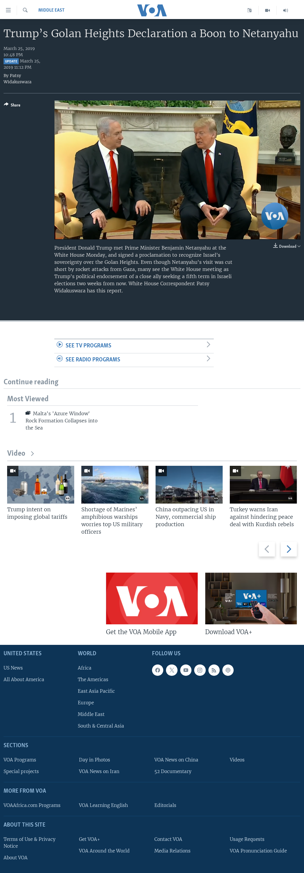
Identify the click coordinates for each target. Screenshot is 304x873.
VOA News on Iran (99, 771)
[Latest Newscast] (285, 10)
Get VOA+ (89, 839)
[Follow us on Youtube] (185, 670)
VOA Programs (20, 760)
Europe (86, 703)
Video (16, 454)
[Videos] (268, 10)
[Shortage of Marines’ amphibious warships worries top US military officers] (114, 485)
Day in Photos (94, 760)
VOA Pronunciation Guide (258, 851)
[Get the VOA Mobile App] (152, 598)
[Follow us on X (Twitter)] (171, 670)
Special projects (21, 771)
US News (13, 668)
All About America (24, 679)
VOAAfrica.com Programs (32, 805)
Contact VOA (168, 839)
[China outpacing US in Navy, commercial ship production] (189, 485)
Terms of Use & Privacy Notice (30, 842)
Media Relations (172, 851)
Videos (237, 760)
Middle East (51, 10)
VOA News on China (176, 760)
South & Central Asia (101, 726)
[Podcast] (228, 670)
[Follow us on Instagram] (199, 670)
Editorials (165, 805)
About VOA (16, 858)
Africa (84, 668)
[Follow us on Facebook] (157, 670)
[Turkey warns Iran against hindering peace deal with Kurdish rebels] (263, 485)
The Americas (93, 679)
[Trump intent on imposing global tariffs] (40, 485)
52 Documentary (172, 771)
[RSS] (214, 670)
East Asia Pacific (96, 691)
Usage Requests (247, 839)
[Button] (12, 106)
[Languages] (249, 10)
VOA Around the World (104, 851)
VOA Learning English (103, 805)
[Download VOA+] (251, 598)
